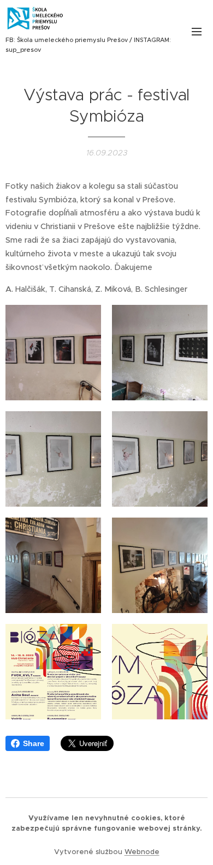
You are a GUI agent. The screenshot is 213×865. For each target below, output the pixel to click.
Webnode (142, 851)
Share (33, 743)
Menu (197, 31)
